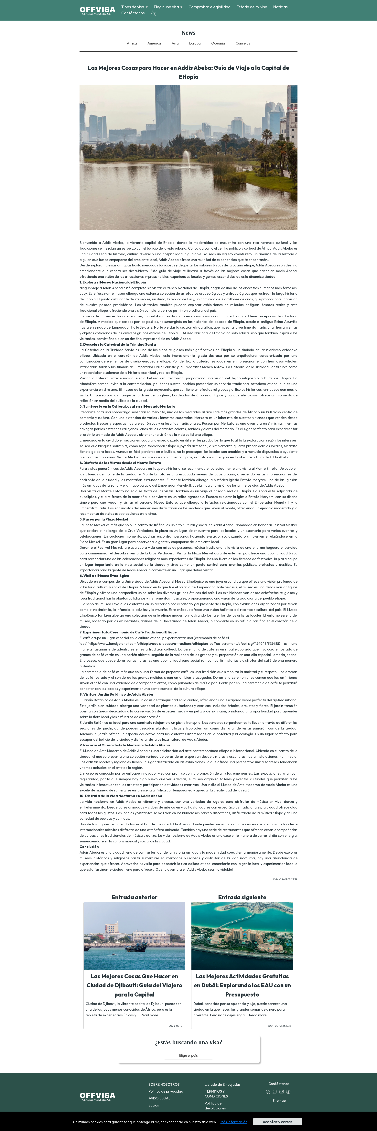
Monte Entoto (266, 468)
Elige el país (188, 1055)
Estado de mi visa (251, 6)
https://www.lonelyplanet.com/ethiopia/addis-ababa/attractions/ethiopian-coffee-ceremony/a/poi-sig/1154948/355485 (184, 643)
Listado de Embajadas (223, 1084)
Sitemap (279, 1100)
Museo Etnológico (189, 581)
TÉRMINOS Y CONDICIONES (216, 1093)
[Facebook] (289, 1091)
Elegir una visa (166, 7)
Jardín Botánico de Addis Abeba (108, 700)
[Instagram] (282, 1091)
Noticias (280, 6)
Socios (154, 1105)
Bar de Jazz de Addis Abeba (167, 824)
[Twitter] (276, 1091)
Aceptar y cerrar (277, 1121)
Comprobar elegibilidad (209, 6)
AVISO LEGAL (159, 1098)
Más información (234, 1122)
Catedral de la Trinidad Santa (109, 350)
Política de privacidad (166, 1091)
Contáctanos (133, 12)
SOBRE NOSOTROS (164, 1084)
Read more (149, 1015)
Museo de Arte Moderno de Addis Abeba (115, 751)
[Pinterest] (269, 1091)
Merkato (158, 412)
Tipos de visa (132, 7)
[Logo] (97, 10)
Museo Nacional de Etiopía (188, 288)
